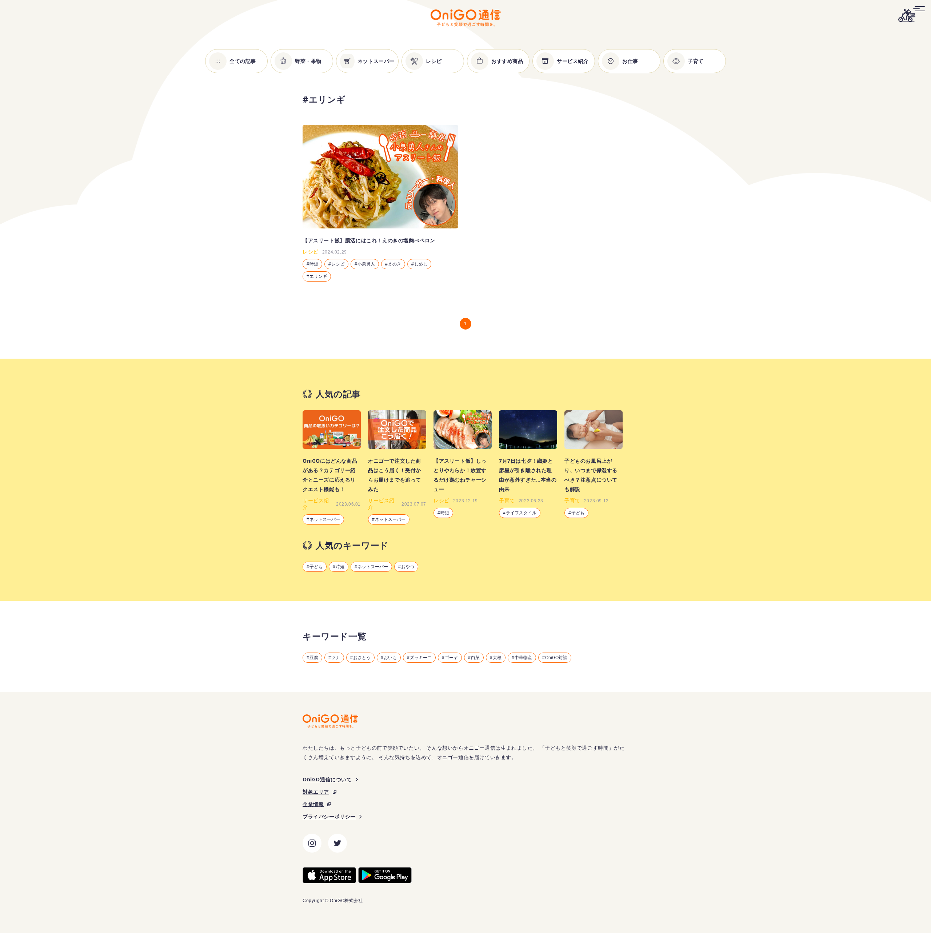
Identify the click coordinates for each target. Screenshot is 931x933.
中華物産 (523, 657)
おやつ (407, 566)
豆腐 (313, 657)
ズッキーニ (421, 657)
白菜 (475, 657)
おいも (390, 657)
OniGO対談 (556, 657)
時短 (340, 566)
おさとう (362, 657)
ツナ (335, 657)
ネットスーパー (372, 566)
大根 (497, 657)
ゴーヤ (451, 657)
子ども (316, 566)
